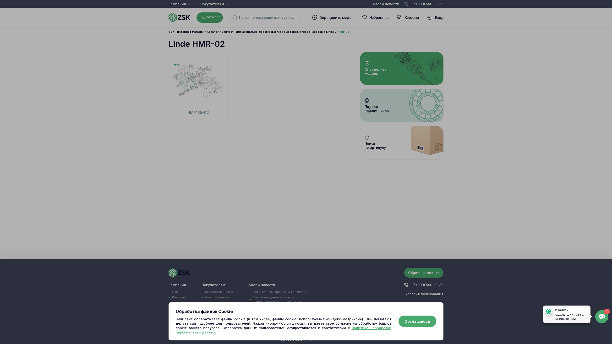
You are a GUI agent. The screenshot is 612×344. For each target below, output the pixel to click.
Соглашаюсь (417, 321)
